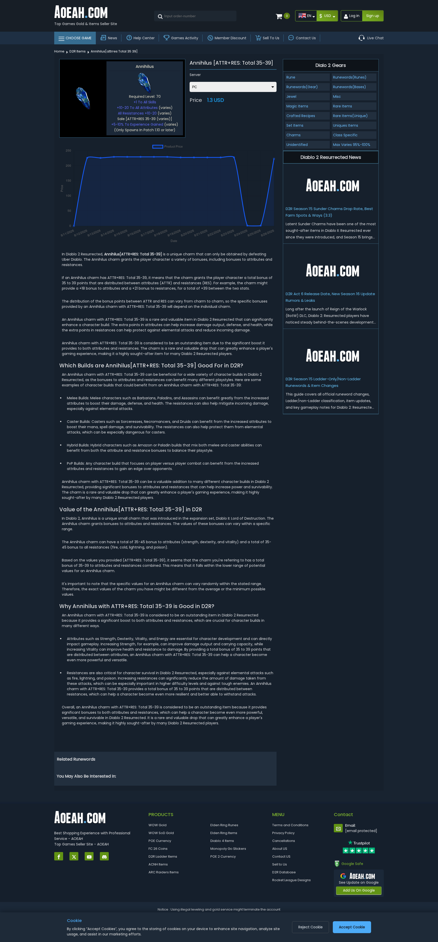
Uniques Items (345, 125)
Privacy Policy (283, 833)
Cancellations (283, 840)
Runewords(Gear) (302, 86)
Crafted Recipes (300, 115)
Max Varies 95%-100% (351, 144)
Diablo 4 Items (222, 840)
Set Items (294, 125)
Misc (337, 96)
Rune (290, 77)
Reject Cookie (310, 927)
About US (279, 848)
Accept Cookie (352, 927)
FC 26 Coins (158, 848)
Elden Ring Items (223, 833)
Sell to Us (279, 864)
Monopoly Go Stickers (228, 848)
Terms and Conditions (290, 825)
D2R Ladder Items (163, 856)
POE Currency (160, 840)
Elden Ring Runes (224, 825)
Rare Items (342, 106)
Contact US (281, 856)
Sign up (372, 15)
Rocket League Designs (291, 880)
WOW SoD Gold (161, 833)
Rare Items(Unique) (350, 115)
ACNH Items (158, 864)
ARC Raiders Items (164, 872)
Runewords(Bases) (349, 86)
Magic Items (297, 106)
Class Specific (345, 135)
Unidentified (297, 144)
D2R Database (284, 872)
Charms (293, 135)
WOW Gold (158, 825)
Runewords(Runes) (350, 77)
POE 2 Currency (223, 856)
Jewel (291, 96)
